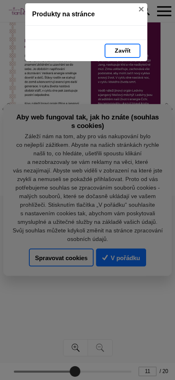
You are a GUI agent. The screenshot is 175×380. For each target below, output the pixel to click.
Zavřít (123, 50)
